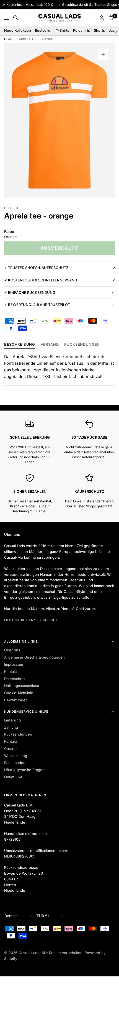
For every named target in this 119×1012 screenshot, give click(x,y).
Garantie (11, 748)
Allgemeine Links (21, 641)
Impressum (13, 664)
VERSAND (50, 345)
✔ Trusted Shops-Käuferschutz (36, 267)
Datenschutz (14, 679)
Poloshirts (81, 30)
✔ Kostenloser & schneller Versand (40, 280)
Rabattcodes (14, 762)
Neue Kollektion (17, 30)
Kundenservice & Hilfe (26, 711)
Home (8, 39)
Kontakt (10, 671)
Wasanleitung (15, 755)
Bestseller (43, 30)
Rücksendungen (18, 734)
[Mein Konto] (101, 17)
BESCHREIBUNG (19, 345)
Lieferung (12, 720)
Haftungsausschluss (21, 685)
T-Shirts (62, 30)
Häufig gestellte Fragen (24, 770)
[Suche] (15, 17)
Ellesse (11, 208)
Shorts (99, 30)
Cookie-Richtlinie (18, 693)
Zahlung (11, 727)
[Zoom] (103, 54)
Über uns (12, 650)
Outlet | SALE (15, 777)
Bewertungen (16, 700)
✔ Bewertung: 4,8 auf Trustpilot (37, 304)
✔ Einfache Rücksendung (29, 292)
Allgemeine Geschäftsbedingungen (34, 657)
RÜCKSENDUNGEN (82, 345)
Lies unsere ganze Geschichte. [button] (32, 620)
